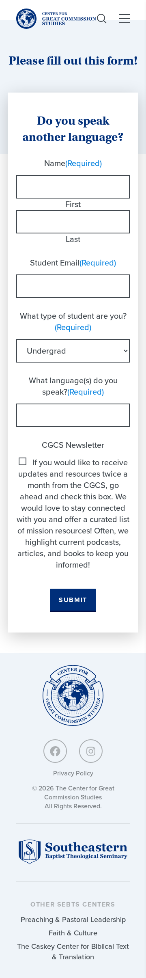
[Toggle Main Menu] (124, 18)
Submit (73, 600)
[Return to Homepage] (73, 696)
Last (73, 239)
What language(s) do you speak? (73, 386)
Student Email (73, 262)
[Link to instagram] (91, 751)
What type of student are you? (73, 321)
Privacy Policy (73, 773)
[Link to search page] (102, 18)
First (73, 204)
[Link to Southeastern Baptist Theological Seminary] (73, 862)
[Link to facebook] (55, 751)
